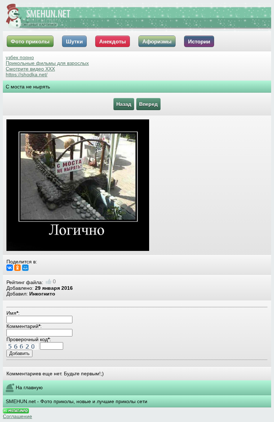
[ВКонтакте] (9, 267)
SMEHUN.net (21, 401)
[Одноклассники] (17, 267)
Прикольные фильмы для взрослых (47, 63)
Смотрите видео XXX (30, 69)
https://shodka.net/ (26, 74)
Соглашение (17, 416)
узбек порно (20, 57)
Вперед (148, 104)
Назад (123, 104)
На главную (29, 387)
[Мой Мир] (25, 267)
